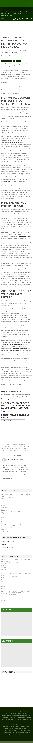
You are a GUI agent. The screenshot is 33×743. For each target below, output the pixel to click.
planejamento (5, 182)
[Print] (10, 55)
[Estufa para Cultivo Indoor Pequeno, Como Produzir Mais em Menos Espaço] (4, 581)
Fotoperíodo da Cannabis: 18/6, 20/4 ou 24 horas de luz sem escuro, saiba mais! (19, 495)
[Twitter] (8, 61)
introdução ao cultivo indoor (8, 448)
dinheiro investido (16, 142)
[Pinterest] (17, 61)
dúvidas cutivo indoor (13, 446)
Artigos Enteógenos (8, 541)
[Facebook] (5, 61)
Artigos (5, 52)
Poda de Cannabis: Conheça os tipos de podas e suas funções (19, 510)
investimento (5, 186)
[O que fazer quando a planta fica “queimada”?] (4, 527)
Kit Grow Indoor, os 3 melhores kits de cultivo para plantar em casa (20, 560)
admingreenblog (7, 50)
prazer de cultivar (26, 450)
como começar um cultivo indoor (9, 444)
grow (21, 446)
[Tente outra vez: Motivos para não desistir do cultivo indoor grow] (16, 28)
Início (2, 18)
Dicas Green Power (12, 52)
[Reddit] (14, 61)
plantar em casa (17, 450)
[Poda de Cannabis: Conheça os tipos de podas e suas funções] (4, 515)
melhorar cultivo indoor (7, 450)
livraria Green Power (20, 448)
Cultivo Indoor (4, 446)
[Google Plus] (11, 61)
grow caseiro (26, 446)
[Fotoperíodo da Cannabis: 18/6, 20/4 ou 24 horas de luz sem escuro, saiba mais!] (4, 501)
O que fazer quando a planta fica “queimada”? (17, 524)
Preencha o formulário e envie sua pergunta (14, 399)
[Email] (2, 61)
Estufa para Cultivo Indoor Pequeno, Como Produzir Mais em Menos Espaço (19, 574)
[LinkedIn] (19, 61)
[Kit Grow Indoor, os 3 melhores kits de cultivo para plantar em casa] (4, 565)
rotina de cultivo (5, 452)
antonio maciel (10, 459)
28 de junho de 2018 (21, 50)
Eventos (5, 550)
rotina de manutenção (16, 124)
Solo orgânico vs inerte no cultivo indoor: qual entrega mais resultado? (19, 591)
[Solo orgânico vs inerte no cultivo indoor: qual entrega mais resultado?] (4, 597)
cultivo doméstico (23, 236)
